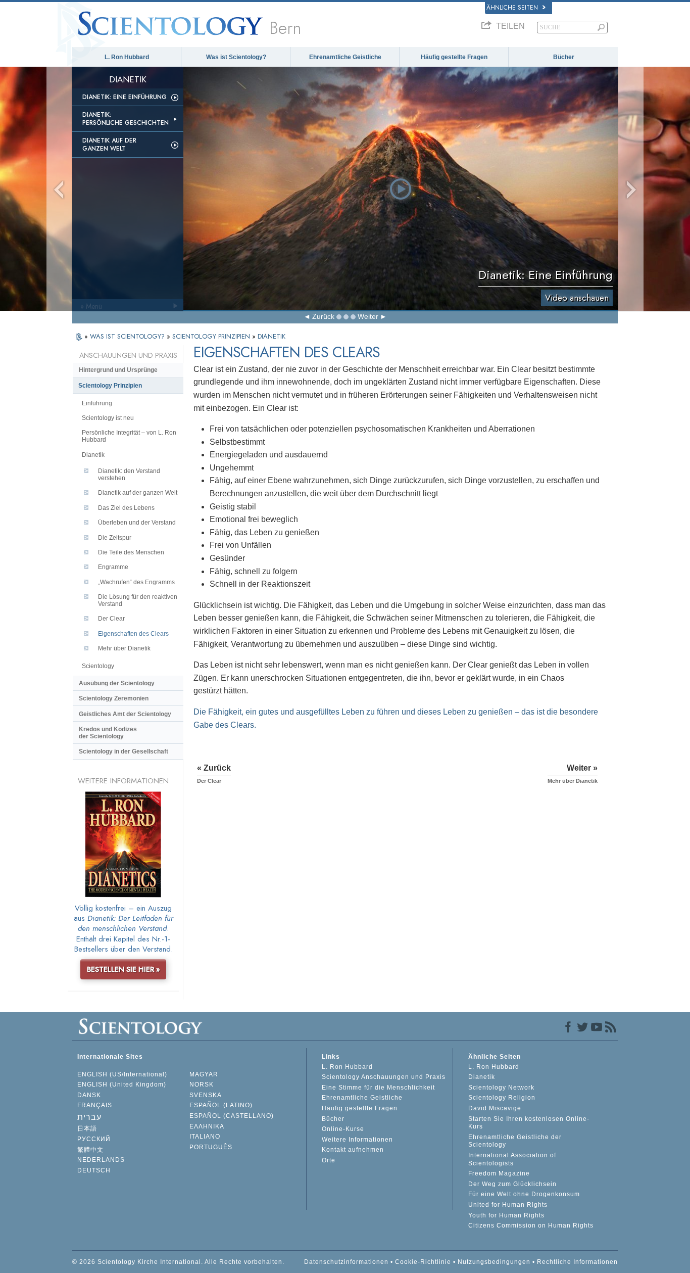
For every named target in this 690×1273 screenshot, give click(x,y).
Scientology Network (501, 1087)
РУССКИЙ (94, 1139)
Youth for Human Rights (506, 1215)
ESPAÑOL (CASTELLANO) (231, 1115)
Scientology (98, 666)
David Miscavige (494, 1108)
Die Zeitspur (114, 537)
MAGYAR (203, 1074)
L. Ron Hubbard (127, 57)
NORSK (201, 1084)
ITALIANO (204, 1136)
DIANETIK (271, 336)
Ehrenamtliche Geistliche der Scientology (515, 1141)
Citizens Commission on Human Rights (531, 1225)
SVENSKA (205, 1095)
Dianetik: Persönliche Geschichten (125, 118)
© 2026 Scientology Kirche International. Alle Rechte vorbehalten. (178, 1261)
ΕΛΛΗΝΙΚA (206, 1126)
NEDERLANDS (101, 1159)
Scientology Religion (501, 1097)
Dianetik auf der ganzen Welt (109, 144)
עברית (89, 1117)
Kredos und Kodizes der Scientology (108, 733)
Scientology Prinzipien (110, 385)
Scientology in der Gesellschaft (123, 751)
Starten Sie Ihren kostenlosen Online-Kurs (528, 1122)
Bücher (563, 57)
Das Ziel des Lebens (126, 507)
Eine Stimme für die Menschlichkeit (378, 1087)
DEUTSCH (94, 1170)
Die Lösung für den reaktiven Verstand (137, 600)
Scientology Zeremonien (114, 698)
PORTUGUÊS (210, 1147)
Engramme (113, 567)
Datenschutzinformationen (346, 1261)
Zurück (323, 316)
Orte (328, 1160)
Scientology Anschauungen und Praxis (384, 1076)
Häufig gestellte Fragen (454, 57)
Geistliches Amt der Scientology (125, 714)
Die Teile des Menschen (131, 552)
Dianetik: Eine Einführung (124, 97)
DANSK (89, 1095)
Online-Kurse (343, 1129)
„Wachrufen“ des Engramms (136, 582)
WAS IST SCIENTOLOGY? (128, 336)
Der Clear (111, 618)
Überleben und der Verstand (137, 522)
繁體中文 (90, 1149)
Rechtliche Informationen (577, 1261)
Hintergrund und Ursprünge (118, 369)
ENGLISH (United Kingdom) (121, 1084)
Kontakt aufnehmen (353, 1149)
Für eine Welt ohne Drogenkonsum (524, 1194)
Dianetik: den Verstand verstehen (129, 474)
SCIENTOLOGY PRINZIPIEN (212, 336)
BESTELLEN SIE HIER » (123, 969)
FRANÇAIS (94, 1105)
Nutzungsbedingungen (494, 1261)
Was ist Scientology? (236, 57)
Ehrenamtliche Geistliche (345, 57)
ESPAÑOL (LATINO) (221, 1105)
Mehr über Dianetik (124, 648)
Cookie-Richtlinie (423, 1261)
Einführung (97, 403)
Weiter (368, 316)
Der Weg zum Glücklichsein (512, 1184)
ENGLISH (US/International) (122, 1074)
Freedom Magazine (499, 1173)
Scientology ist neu (108, 417)
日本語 (87, 1128)
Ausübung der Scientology (117, 683)
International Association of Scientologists (512, 1159)
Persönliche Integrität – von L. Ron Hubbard (129, 436)
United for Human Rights (508, 1204)
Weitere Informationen (357, 1139)
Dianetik (93, 454)
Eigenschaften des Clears (133, 633)
